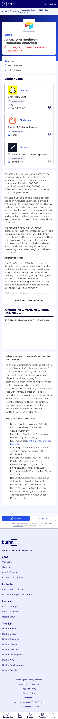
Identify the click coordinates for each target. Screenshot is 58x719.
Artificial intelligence (38, 441)
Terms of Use (29, 698)
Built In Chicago (10, 644)
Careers (6, 567)
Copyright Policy (29, 689)
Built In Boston (9, 634)
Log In (52, 4)
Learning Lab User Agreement (29, 680)
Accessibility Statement (29, 684)
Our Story (7, 562)
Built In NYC (8, 660)
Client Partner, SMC (17, 96)
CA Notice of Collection (29, 707)
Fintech (14, 444)
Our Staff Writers (10, 572)
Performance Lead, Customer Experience (28, 154)
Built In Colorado (10, 649)
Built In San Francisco (13, 665)
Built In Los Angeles (12, 654)
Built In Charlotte (10, 639)
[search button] (45, 4)
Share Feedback (10, 611)
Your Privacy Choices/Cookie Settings (29, 702)
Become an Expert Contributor (17, 594)
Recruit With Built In (12, 589)
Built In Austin (9, 628)
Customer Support (11, 606)
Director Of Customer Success (22, 127)
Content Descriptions (12, 577)
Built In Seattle (9, 670)
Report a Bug (8, 617)
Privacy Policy (29, 693)
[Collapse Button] (49, 107)
